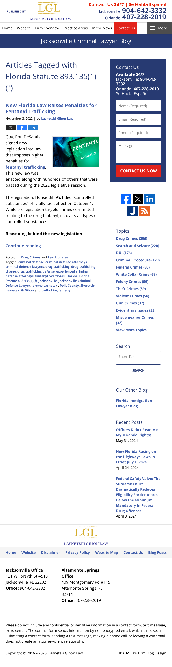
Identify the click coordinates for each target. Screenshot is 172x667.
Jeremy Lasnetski (45, 285)
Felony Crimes (132, 281)
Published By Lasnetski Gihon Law (127, 11)
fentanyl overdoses (50, 276)
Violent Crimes (132, 295)
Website (24, 28)
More (162, 28)
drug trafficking (57, 266)
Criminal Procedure (138, 260)
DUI (124, 252)
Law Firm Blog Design (141, 653)
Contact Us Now (138, 170)
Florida (71, 276)
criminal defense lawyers (25, 266)
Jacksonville (48, 281)
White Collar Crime (136, 274)
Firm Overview (47, 28)
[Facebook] (126, 199)
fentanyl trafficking (25, 167)
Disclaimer (50, 552)
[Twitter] (138, 199)
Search (138, 370)
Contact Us (125, 28)
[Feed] (144, 211)
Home (7, 28)
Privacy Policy (77, 552)
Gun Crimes (130, 303)
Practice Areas (76, 28)
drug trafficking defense (36, 271)
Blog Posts (157, 552)
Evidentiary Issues (135, 310)
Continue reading (23, 245)
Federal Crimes (133, 267)
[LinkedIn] (149, 199)
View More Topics (131, 329)
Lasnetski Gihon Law (65, 653)
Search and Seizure (137, 245)
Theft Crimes (131, 288)
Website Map (106, 552)
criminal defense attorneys (66, 262)
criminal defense (31, 262)
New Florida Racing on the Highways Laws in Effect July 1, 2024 (136, 457)
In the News (102, 28)
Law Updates (58, 257)
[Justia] (132, 211)
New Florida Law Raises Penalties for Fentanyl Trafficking (51, 108)
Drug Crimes (30, 257)
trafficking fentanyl (56, 290)
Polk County (69, 285)
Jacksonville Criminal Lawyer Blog (38, 11)
